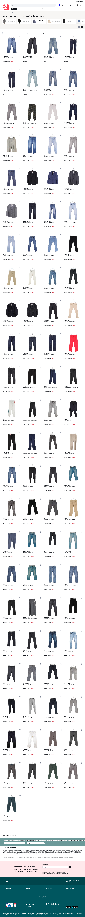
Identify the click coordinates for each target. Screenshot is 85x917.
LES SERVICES (28, 888)
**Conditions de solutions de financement (45, 914)
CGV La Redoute (5, 913)
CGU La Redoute (65, 913)
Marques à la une (59, 8)
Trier (4, 33)
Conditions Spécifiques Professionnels (55, 913)
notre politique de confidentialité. (61, 873)
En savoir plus (76, 904)
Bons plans (30, 8)
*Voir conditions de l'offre (47, 869)
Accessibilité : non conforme (58, 914)
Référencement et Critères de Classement (28, 913)
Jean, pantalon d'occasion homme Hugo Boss (57, 840)
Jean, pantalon (16, 12)
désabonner (59, 872)
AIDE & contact (8, 888)
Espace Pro (78, 8)
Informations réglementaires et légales (42, 913)
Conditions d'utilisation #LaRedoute (8, 914)
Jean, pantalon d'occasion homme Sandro (35, 843)
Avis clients (71, 913)
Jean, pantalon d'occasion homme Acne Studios (14, 840)
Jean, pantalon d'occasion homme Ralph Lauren (36, 840)
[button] (81, 5)
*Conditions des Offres (34, 914)
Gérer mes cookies (26, 914)
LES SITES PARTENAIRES (70, 888)
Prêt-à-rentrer (22, 8)
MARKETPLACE (68, 891)
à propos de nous (49, 888)
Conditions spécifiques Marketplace (14, 913)
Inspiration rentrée (39, 8)
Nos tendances (49, 8)
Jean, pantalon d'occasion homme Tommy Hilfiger (14, 843)
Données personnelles (18, 914)
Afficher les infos (42, 896)
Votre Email (45, 864)
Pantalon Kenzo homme (73, 840)
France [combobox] (79, 913)
